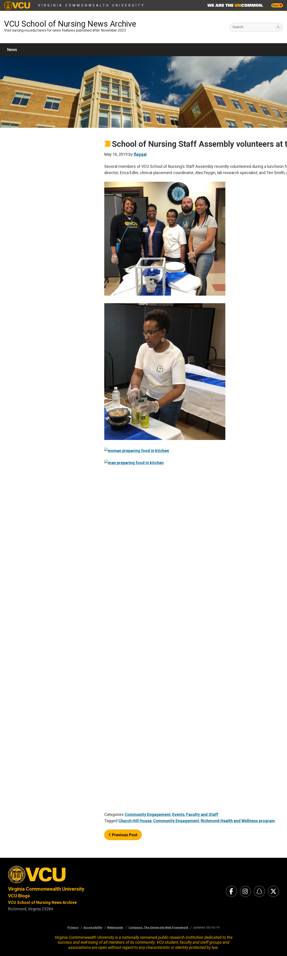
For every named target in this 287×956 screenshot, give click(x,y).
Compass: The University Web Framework (158, 927)
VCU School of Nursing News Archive (70, 24)
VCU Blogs (19, 895)
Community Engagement (148, 814)
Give (275, 5)
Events (178, 814)
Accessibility (92, 927)
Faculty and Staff (202, 814)
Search (238, 27)
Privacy (72, 927)
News (12, 49)
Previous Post (124, 834)
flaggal (140, 154)
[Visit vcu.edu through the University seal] (71, 876)
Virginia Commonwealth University (91, 5)
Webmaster (115, 927)
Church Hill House (135, 820)
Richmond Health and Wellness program (238, 820)
